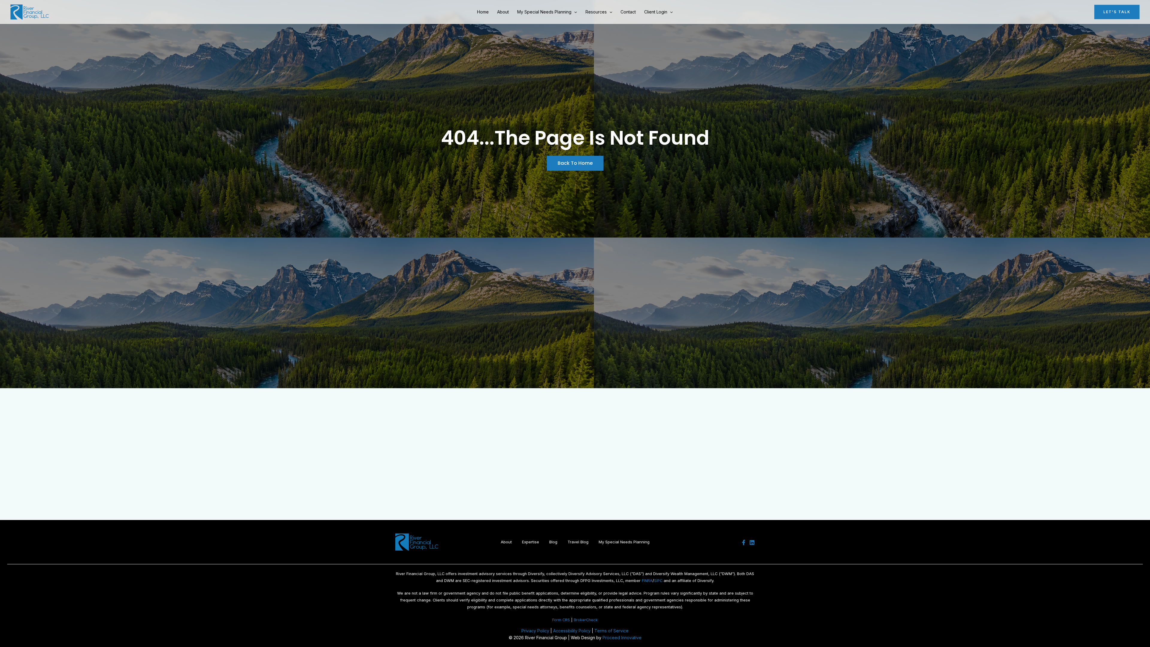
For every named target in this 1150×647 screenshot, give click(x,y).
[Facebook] (743, 542)
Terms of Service (611, 630)
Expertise (530, 541)
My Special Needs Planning (544, 11)
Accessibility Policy (572, 630)
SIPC (658, 580)
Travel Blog (578, 541)
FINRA (647, 580)
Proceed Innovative (622, 637)
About (503, 11)
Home (483, 11)
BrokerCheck (586, 620)
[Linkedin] (752, 542)
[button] (574, 12)
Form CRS (561, 620)
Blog (553, 541)
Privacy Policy (535, 630)
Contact (628, 11)
